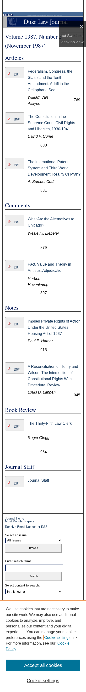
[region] (43, 646)
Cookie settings (57, 638)
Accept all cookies (43, 665)
